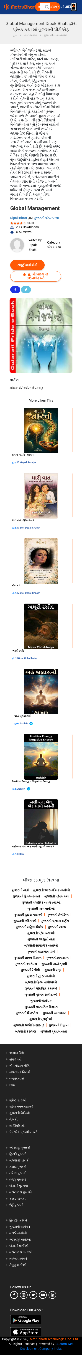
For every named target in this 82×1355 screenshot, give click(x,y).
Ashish (24, 723)
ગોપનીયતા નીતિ (19, 1066)
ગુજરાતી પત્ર (52, 970)
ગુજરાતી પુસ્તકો (19, 1160)
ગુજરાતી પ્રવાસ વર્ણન (55, 921)
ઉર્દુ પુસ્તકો (16, 1205)
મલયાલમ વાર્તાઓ (20, 1252)
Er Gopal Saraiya (26, 462)
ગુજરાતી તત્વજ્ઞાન (57, 958)
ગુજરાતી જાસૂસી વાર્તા (41, 939)
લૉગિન (69, 7)
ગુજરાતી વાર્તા (20, 890)
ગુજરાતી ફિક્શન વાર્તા (26, 896)
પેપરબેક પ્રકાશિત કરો (23, 1132)
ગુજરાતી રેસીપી (30, 970)
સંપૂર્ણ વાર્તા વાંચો (27, 265)
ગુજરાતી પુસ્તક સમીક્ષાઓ (41, 994)
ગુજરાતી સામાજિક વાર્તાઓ (41, 945)
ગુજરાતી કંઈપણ (25, 1031)
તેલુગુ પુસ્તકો (17, 1179)
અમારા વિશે (16, 1053)
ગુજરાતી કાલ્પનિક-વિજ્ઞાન (41, 1007)
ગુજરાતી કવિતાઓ (24, 921)
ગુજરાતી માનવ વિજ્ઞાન (27, 958)
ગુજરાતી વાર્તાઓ (19, 1227)
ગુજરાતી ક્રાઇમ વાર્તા (54, 1031)
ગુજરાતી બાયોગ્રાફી (54, 964)
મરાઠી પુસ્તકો (17, 1167)
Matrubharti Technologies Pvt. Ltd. (55, 1339)
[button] (46, 6)
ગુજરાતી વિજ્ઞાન (59, 1025)
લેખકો (13, 1119)
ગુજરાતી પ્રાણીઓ (41, 1019)
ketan (20, 854)
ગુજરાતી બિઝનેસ (27, 1013)
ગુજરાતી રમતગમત (54, 1013)
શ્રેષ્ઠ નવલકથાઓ (21, 1106)
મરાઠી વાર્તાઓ (18, 1233)
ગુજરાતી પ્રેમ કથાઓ (41, 933)
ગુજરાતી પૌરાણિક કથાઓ (41, 988)
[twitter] (33, 1295)
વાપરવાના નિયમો (20, 1072)
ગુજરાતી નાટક (57, 927)
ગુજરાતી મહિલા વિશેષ (29, 927)
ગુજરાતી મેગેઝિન (58, 915)
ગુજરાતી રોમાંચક (41, 1000)
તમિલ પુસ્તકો (18, 1173)
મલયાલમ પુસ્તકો (20, 1192)
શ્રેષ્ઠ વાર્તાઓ (17, 1100)
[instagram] (24, 1295)
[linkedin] (52, 1295)
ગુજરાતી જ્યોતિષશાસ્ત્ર (28, 1025)
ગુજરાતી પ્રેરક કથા (46, 218)
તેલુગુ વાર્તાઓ (17, 1265)
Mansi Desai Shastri (28, 527)
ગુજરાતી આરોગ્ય (26, 964)
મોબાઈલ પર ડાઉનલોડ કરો (37, 276)
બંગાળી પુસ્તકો (18, 1186)
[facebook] (14, 1295)
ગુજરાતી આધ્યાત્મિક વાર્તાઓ (51, 890)
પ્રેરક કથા (54, 247)
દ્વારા (14, 462)
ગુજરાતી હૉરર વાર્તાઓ (41, 976)
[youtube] (43, 1295)
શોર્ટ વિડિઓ (17, 1126)
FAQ (12, 1085)
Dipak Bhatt (19, 218)
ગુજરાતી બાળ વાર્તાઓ (41, 908)
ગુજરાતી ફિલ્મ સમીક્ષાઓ (41, 982)
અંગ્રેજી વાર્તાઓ (20, 1239)
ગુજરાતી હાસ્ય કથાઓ (28, 915)
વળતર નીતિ (16, 1078)
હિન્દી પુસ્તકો (18, 1154)
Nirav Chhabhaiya (27, 658)
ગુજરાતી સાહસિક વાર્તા (41, 951)
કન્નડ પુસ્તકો (17, 1198)
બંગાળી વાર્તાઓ (18, 1246)
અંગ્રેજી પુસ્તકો (19, 1147)
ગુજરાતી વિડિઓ (19, 1113)
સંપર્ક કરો (15, 1059)
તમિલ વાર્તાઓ (18, 1258)
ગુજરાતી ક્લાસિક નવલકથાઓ (41, 902)
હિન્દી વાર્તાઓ (18, 1220)
